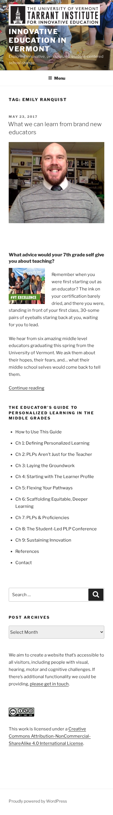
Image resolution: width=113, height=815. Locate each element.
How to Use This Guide (38, 431)
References (27, 551)
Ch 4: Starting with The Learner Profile (54, 476)
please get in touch (49, 684)
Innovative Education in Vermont (38, 40)
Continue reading (26, 388)
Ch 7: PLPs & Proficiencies (42, 517)
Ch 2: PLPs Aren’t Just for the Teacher (53, 454)
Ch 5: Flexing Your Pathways (44, 488)
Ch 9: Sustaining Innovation (43, 540)
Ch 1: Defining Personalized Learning (52, 443)
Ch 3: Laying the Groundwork (44, 465)
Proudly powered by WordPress (38, 801)
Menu (59, 78)
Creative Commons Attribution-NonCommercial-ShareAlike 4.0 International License (50, 736)
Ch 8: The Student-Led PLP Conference (56, 528)
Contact (23, 562)
